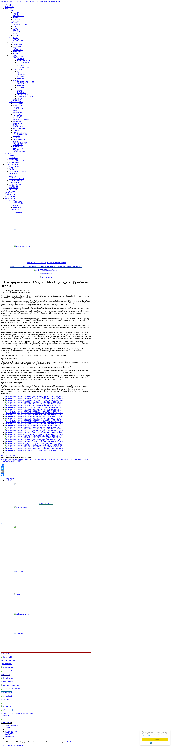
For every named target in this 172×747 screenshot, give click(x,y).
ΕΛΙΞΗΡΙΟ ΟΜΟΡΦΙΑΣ (21, 120)
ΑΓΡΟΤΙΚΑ (13, 37)
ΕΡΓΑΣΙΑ (8, 154)
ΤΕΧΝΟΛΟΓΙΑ (14, 182)
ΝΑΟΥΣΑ (16, 14)
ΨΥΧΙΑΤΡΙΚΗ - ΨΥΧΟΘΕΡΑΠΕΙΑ (19, 122)
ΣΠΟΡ (15, 89)
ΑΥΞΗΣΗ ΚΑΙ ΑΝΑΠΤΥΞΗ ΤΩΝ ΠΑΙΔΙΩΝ (19, 148)
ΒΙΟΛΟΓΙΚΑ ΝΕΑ (19, 128)
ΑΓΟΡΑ (15, 53)
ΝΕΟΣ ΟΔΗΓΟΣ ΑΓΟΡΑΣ (14, 190)
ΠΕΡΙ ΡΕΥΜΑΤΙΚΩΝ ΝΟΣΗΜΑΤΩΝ (20, 144)
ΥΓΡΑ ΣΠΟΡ (21, 93)
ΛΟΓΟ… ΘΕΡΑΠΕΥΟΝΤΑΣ (19, 108)
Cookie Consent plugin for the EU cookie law (155, 743)
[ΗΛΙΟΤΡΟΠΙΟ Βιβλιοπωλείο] (7, 678)
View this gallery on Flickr (10, 455)
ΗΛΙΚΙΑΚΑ (20, 64)
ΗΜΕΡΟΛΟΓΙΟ (10, 195)
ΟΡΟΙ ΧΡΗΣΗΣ (14, 209)
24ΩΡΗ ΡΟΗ (9, 7)
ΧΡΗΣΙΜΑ (8, 193)
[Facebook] (46, 465)
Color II (8, 745)
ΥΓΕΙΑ (15, 48)
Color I (3, 745)
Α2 (18, 73)
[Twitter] (46, 468)
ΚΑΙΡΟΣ (8, 735)
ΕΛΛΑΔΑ (16, 21)
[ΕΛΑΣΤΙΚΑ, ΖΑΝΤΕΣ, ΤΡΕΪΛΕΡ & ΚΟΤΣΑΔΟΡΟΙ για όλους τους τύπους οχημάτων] (46, 263)
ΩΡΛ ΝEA (16, 137)
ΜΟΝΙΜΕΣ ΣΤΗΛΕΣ (16, 102)
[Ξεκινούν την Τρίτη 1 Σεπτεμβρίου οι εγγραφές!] (8, 660)
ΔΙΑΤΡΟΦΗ (13, 168)
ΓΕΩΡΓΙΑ (16, 39)
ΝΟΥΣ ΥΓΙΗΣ (17, 105)
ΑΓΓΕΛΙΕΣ (12, 200)
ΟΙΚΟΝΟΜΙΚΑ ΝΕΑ (20, 152)
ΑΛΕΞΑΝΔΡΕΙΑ (18, 16)
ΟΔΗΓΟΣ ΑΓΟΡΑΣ (11, 164)
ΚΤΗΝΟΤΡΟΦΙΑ (18, 41)
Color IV (20, 745)
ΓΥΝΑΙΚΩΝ (21, 75)
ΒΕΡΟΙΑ (16, 12)
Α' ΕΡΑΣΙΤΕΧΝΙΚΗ (23, 60)
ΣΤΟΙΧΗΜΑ (17, 100)
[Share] (46, 474)
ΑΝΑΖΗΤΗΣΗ (10, 198)
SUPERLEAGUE (23, 68)
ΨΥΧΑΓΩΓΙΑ (13, 188)
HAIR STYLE (17, 116)
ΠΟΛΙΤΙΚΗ (12, 10)
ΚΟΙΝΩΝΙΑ (13, 42)
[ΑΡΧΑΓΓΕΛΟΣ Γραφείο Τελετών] (46, 270)
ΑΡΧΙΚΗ (8, 5)
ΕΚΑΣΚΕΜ (20, 84)
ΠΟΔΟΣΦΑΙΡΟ (18, 57)
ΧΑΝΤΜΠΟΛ (17, 69)
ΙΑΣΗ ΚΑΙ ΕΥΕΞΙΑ (19, 132)
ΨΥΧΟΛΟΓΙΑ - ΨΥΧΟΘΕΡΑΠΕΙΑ (19, 111)
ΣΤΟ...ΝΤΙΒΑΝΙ (18, 103)
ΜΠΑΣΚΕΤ (17, 80)
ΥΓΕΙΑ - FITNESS (15, 184)
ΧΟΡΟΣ (15, 26)
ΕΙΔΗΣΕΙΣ (8, 8)
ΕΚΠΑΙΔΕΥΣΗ (18, 50)
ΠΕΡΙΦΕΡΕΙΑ (18, 19)
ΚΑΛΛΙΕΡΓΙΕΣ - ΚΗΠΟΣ (17, 171)
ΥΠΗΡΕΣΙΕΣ (13, 186)
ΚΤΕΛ (7, 729)
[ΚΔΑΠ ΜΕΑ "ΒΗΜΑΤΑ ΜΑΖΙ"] (7, 671)
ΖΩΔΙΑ (7, 738)
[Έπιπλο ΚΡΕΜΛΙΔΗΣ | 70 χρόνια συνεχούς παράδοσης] (19, 715)
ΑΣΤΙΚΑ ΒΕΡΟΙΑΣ (11, 726)
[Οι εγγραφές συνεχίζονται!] (46, 622)
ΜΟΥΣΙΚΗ (16, 35)
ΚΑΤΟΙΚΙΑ (12, 177)
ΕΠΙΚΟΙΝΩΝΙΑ (10, 197)
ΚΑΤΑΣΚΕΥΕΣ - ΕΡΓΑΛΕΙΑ (14, 174)
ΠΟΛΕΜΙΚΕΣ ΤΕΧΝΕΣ (25, 96)
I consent (155, 739)
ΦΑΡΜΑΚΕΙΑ (9, 733)
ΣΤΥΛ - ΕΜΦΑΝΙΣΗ (16, 180)
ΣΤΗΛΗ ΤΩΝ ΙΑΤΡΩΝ (16, 179)
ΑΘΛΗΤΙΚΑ (13, 55)
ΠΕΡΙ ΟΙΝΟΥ (17, 114)
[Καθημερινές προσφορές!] (46, 252)
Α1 (18, 71)
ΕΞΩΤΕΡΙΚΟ (13, 159)
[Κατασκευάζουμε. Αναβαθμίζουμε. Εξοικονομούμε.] (46, 277)
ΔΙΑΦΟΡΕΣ (17, 51)
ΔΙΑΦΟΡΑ (16, 32)
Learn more (146, 735)
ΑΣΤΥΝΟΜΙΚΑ (18, 46)
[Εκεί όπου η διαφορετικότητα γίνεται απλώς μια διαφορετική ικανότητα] (7, 710)
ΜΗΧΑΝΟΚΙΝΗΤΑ (23, 94)
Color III (14, 745)
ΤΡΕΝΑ (7, 728)
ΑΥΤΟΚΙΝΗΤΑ (14, 166)
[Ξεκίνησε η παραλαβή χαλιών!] (6, 692)
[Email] (46, 471)
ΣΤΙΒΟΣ (19, 91)
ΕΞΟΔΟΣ (16, 34)
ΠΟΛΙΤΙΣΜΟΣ (14, 23)
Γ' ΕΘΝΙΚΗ (20, 59)
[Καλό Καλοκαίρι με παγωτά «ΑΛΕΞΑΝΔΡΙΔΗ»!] (46, 547)
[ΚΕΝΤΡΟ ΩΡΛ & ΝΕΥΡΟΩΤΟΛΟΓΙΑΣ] (6, 664)
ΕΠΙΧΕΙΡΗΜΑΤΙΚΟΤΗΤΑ (17, 161)
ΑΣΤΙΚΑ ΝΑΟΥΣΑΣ (11, 731)
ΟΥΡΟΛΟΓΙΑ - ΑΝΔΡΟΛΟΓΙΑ (18, 126)
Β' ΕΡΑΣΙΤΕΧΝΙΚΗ (23, 62)
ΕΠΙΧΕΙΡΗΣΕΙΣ (18, 204)
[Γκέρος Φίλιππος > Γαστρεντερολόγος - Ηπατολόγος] (5, 674)
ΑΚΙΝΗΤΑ (16, 206)
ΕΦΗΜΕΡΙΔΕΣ (10, 737)
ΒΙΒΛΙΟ (15, 30)
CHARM (16, 130)
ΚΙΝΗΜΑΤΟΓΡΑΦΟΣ (20, 25)
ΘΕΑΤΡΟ (16, 28)
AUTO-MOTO (17, 202)
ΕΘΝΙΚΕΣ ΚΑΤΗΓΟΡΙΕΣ (25, 82)
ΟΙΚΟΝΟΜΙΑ (17, 44)
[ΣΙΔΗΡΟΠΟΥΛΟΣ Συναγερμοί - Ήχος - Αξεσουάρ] (10, 685)
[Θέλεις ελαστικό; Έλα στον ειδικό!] (46, 219)
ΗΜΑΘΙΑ (16, 17)
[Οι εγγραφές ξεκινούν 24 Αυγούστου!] (6, 657)
